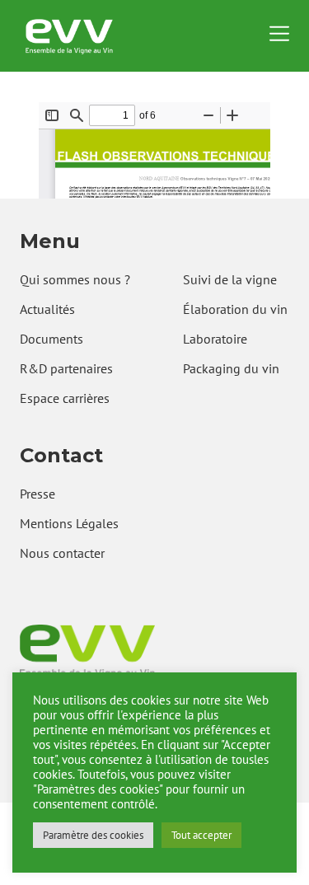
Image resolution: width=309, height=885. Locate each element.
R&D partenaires (66, 368)
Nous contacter (62, 553)
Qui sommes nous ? (75, 279)
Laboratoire (215, 338)
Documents (51, 338)
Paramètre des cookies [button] (93, 835)
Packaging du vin (231, 368)
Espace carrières (65, 398)
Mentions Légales (69, 523)
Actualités (47, 309)
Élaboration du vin (235, 309)
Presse (37, 493)
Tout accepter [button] (201, 835)
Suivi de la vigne (230, 279)
